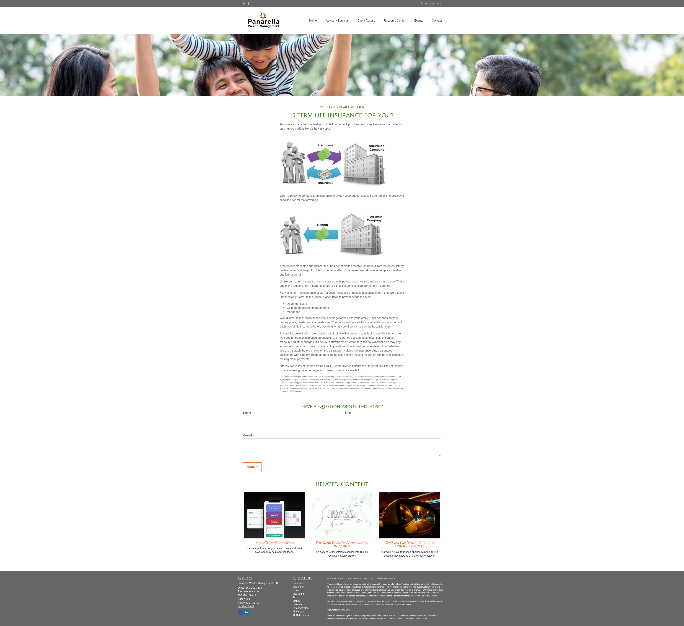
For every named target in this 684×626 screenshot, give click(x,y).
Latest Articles (301, 608)
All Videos (298, 611)
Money (296, 601)
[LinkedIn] (244, 3)
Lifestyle (297, 604)
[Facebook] (248, 3)
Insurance (298, 593)
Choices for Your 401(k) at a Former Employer (409, 544)
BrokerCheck (389, 578)
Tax (295, 597)
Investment (299, 586)
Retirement (299, 583)
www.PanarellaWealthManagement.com (344, 618)
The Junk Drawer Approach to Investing (342, 544)
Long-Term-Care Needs (274, 542)
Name (247, 413)
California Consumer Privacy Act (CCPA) (417, 601)
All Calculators (301, 615)
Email (348, 413)
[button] (337, 20)
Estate (296, 590)
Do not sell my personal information (396, 604)
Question (249, 435)
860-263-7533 (433, 3)
